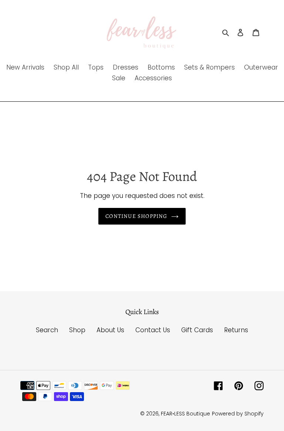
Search (47, 330)
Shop (77, 330)
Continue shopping (136, 216)
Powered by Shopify (238, 413)
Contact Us (152, 330)
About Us (110, 330)
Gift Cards (197, 330)
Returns (236, 330)
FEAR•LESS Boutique (185, 413)
